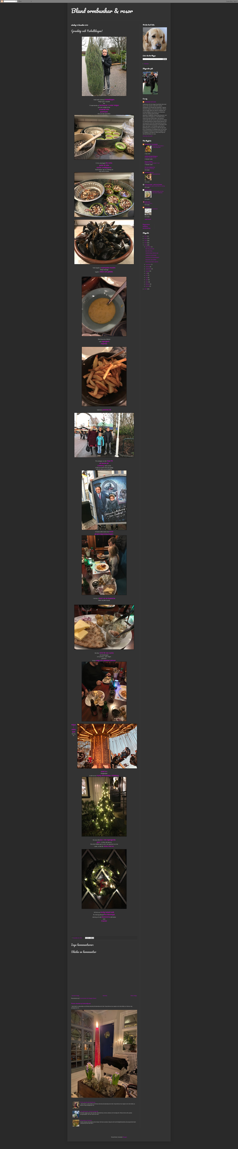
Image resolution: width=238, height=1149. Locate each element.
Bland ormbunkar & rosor (102, 10)
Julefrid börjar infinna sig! (151, 253)
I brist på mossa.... (149, 203)
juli (146, 273)
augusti (148, 271)
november (148, 264)
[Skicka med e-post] (86, 938)
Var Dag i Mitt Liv (149, 172)
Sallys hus (147, 202)
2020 (145, 240)
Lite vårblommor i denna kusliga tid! (89, 1111)
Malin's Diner (148, 190)
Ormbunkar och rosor (150, 102)
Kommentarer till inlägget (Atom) (88, 998)
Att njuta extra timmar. (149, 168)
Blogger (125, 1137)
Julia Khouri (148, 219)
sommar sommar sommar (150, 157)
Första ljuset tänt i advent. (151, 261)
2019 (145, 242)
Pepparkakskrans (156, 174)
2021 (145, 238)
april (147, 279)
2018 (145, 245)
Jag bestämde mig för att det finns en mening (155, 186)
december (148, 247)
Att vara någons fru (150, 167)
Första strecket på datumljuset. (81, 1003)
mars (147, 282)
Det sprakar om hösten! (86, 1120)
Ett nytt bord (154, 208)
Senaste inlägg (75, 995)
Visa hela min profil (147, 136)
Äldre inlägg (134, 995)
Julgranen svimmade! (150, 255)
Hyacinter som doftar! (150, 259)
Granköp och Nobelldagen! (152, 257)
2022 (145, 236)
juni (147, 275)
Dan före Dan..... (149, 251)
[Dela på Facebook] (91, 938)
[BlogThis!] (88, 938)
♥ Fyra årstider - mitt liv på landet (153, 184)
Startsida (105, 995)
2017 (145, 289)
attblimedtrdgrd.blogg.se (151, 156)
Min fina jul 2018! (149, 248)
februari (148, 284)
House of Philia (149, 161)
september (148, 269)
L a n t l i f (147, 207)
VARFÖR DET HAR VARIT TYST (152, 163)
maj (147, 277)
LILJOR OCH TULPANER (151, 144)
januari (147, 286)
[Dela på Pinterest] (93, 938)
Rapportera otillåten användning (146, 226)
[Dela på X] (89, 938)
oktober (148, 266)
